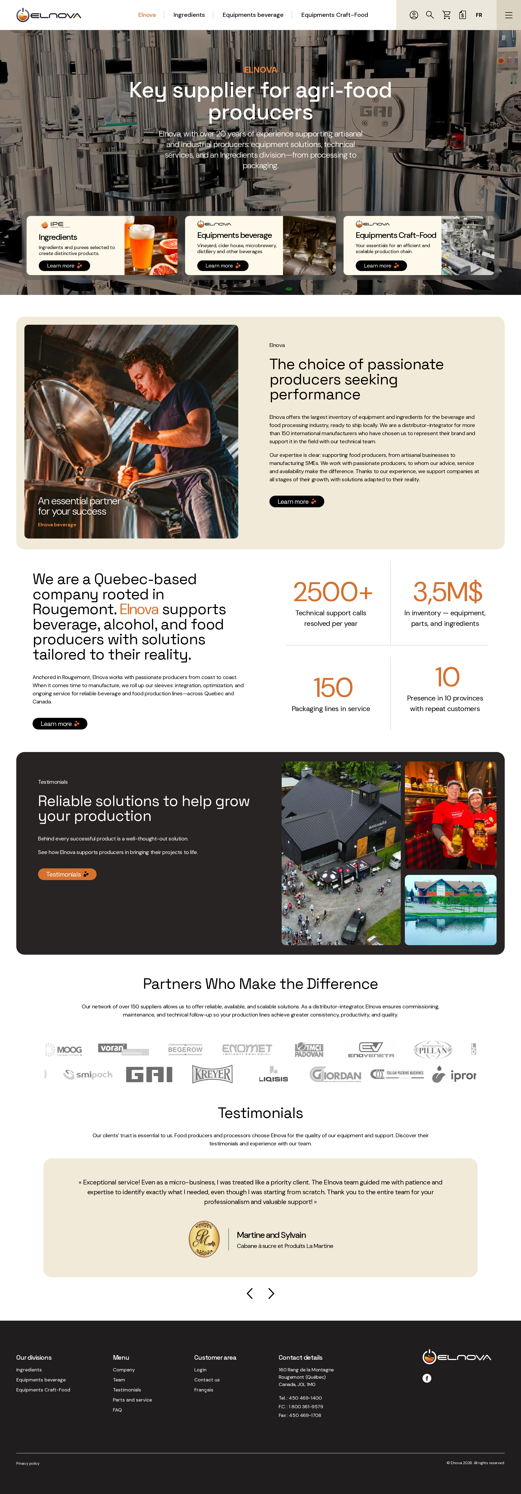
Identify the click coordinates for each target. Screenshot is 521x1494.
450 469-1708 (305, 1415)
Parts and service (132, 1400)
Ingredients (189, 15)
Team (119, 1380)
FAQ (117, 1410)
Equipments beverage (253, 15)
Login (200, 1369)
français (203, 1390)
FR (479, 15)
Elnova (147, 15)
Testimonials (63, 874)
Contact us (207, 1380)
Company (124, 1369)
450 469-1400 (305, 1398)
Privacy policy (27, 1463)
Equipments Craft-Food (334, 15)
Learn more (60, 265)
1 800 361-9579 (306, 1406)
